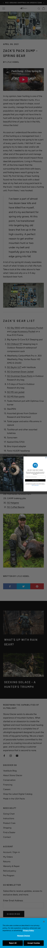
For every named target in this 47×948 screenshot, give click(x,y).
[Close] (44, 921)
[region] (23, 933)
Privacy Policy (28, 930)
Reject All (12, 943)
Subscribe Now (35, 480)
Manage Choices (23, 936)
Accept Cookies (33, 943)
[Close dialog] (45, 457)
